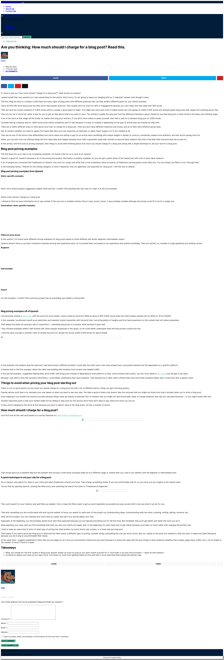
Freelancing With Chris (11, 2)
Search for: (5, 35)
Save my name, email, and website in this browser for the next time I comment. (36, 636)
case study (27, 316)
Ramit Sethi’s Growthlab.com (69, 415)
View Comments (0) (10, 645)
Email (4, 628)
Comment (5, 619)
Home (8, 6)
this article (161, 373)
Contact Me (11, 11)
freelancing (11, 41)
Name (4, 623)
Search (27, 37)
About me (10, 8)
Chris (3, 60)
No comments (11, 71)
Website (4, 632)
